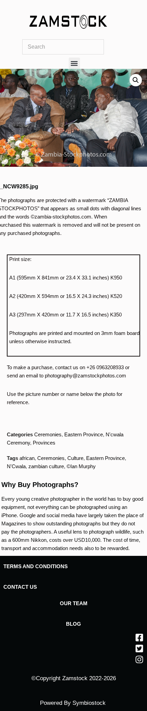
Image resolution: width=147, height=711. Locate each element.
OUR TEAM (74, 603)
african (27, 458)
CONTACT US (20, 587)
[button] (74, 63)
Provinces (44, 443)
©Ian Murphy (81, 466)
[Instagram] (139, 659)
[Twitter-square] (139, 648)
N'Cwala (16, 466)
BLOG (73, 624)
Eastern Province (83, 434)
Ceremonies (48, 434)
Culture (75, 458)
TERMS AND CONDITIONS (35, 566)
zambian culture (46, 466)
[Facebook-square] (139, 637)
